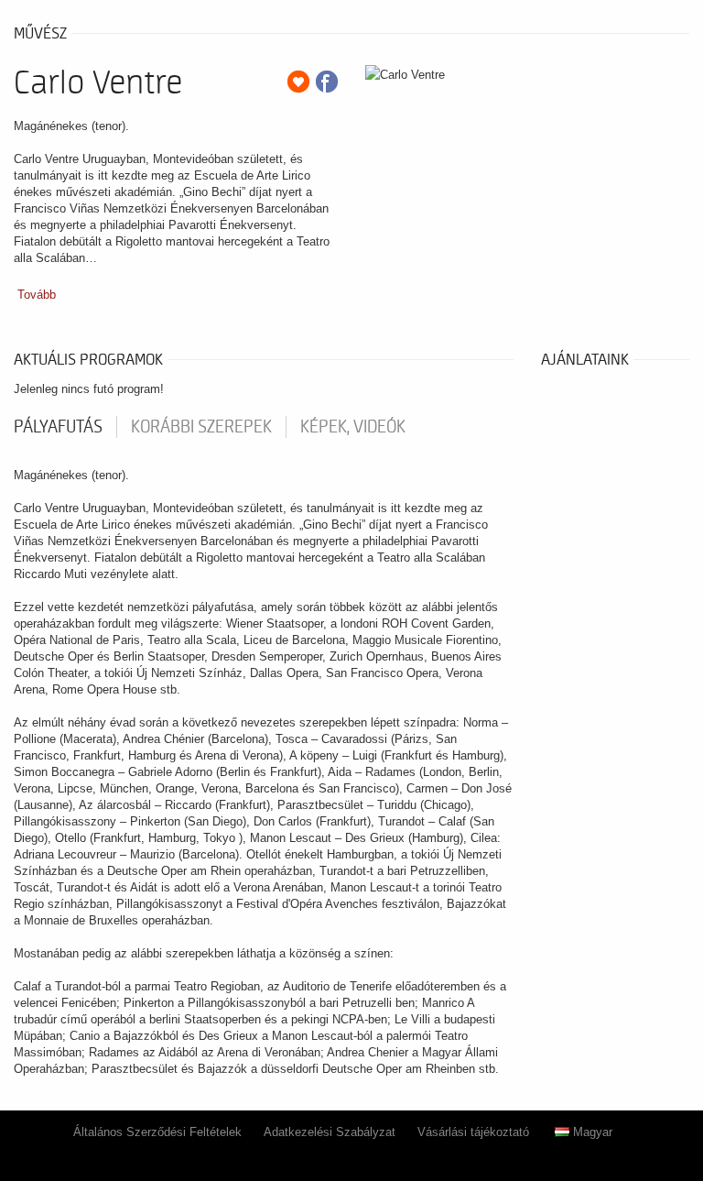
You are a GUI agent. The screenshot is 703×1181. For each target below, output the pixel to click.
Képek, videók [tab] (353, 427)
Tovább (36, 294)
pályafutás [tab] (58, 427)
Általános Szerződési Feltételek (157, 1132)
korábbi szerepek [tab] (201, 427)
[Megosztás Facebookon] (327, 82)
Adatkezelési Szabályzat (329, 1132)
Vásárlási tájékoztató (473, 1132)
